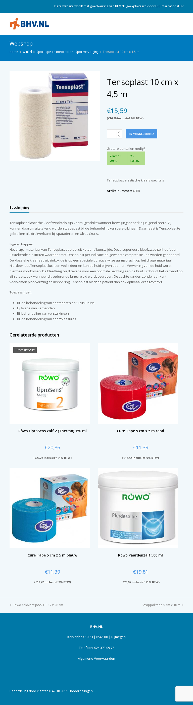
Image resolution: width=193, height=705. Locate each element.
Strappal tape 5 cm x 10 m (161, 605)
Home (14, 52)
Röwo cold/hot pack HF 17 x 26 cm (38, 605)
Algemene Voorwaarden (96, 658)
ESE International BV (169, 6)
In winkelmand (141, 134)
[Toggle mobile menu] (180, 24)
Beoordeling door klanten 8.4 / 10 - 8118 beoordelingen (51, 691)
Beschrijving (19, 207)
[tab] (19, 207)
